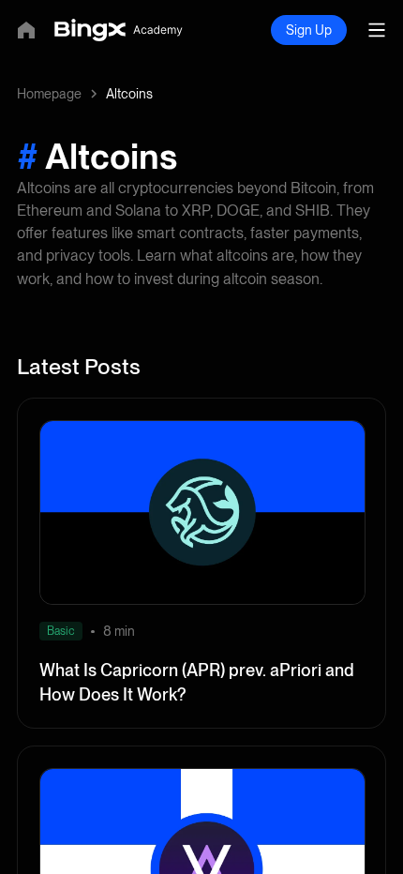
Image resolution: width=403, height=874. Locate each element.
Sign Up (309, 30)
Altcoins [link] (129, 93)
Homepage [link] (49, 93)
